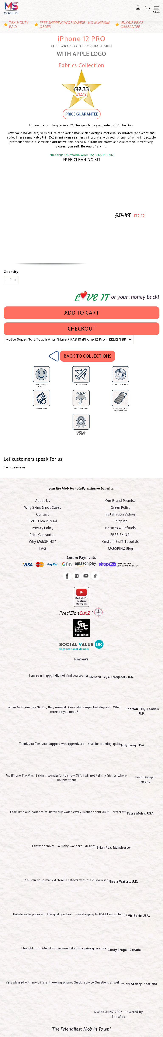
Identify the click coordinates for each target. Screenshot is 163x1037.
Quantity (11, 272)
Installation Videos (120, 514)
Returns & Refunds (120, 528)
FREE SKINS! (120, 534)
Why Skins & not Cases (42, 507)
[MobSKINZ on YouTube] (86, 576)
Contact (42, 514)
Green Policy (120, 507)
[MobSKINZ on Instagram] (76, 576)
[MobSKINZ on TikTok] (95, 576)
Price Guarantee (42, 534)
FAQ (42, 548)
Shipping (120, 521)
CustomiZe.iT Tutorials (120, 541)
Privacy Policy (42, 528)
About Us (42, 500)
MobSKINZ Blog (120, 548)
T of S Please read (42, 521)
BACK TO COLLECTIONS (87, 356)
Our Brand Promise (120, 500)
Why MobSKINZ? (42, 541)
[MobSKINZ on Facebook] (67, 577)
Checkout (81, 328)
